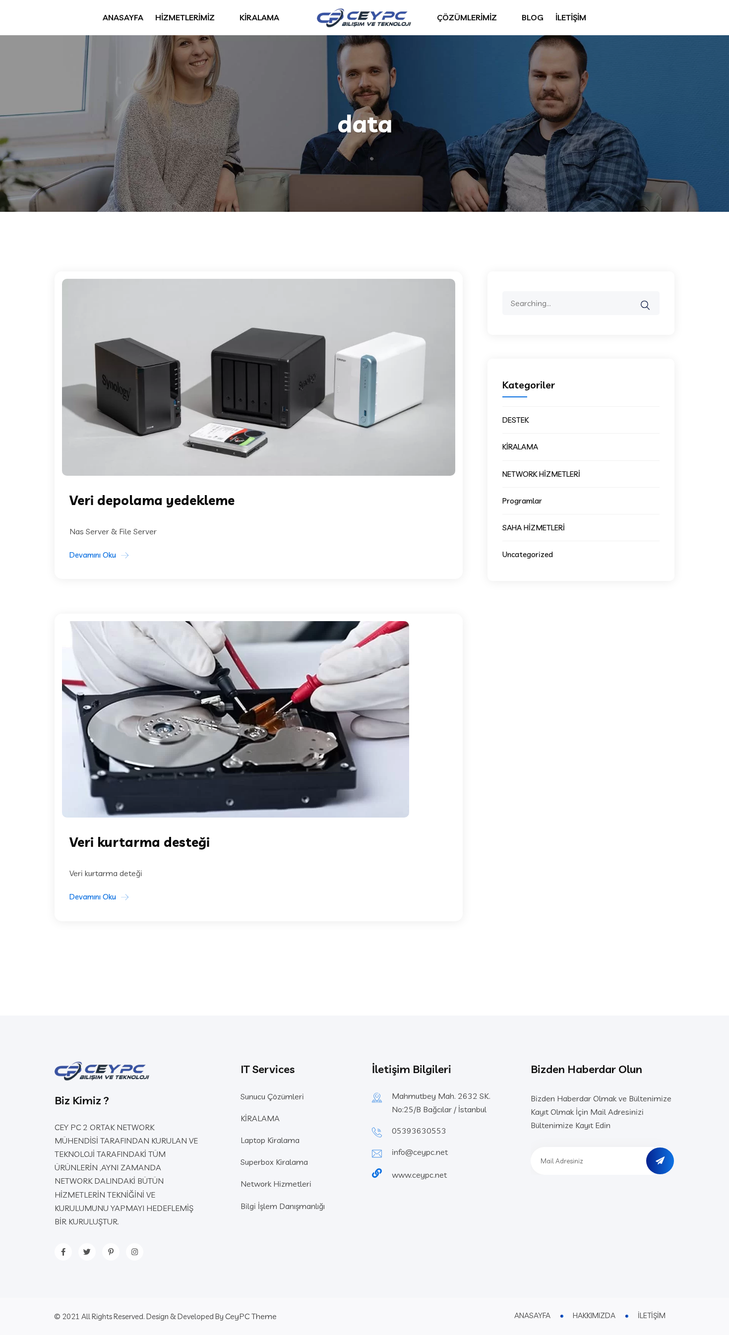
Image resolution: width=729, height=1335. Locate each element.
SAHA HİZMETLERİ (533, 527)
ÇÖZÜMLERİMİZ (467, 17)
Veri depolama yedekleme (152, 500)
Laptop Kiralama (270, 1140)
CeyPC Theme (251, 1316)
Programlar (522, 501)
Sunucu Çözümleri (272, 1096)
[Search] (652, 298)
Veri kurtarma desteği (139, 842)
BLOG (533, 17)
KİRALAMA (259, 17)
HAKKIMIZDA (594, 1315)
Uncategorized (527, 554)
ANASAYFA (123, 17)
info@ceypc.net (420, 1152)
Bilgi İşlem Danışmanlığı (283, 1206)
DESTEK (515, 420)
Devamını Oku (92, 555)
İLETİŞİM (570, 17)
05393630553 (419, 1131)
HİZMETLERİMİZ (185, 17)
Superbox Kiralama (274, 1162)
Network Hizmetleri (276, 1184)
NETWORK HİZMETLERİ (541, 474)
